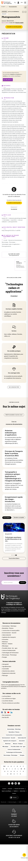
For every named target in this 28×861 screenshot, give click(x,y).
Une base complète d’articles (14, 309)
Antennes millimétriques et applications (11, 433)
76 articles (14, 296)
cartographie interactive (14, 684)
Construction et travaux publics (10, 630)
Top (4, 766)
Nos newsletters (6, 715)
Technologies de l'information (10, 652)
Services (14, 331)
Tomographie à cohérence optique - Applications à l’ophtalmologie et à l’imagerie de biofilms (13, 476)
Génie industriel (6, 635)
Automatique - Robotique (9, 626)
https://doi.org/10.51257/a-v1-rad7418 (11, 230)
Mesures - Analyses (7, 643)
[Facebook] (2, 712)
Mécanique (5, 646)
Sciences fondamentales (9, 650)
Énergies (4, 657)
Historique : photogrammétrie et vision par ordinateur (20, 264)
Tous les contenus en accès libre (10, 703)
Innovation (5, 639)
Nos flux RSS (5, 717)
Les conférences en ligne (9, 698)
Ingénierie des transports (9, 637)
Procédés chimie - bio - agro (9, 648)
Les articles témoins (7, 701)
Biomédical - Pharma (7, 628)
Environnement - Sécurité (9, 633)
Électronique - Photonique (9, 655)
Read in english (19, 22)
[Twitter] (5, 712)
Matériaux (5, 642)
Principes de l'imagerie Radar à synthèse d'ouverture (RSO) (14, 454)
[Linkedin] (11, 712)
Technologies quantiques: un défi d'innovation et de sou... (13, 539)
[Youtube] (8, 712)
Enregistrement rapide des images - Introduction (14, 499)
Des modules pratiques (14, 351)
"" (14, 287)
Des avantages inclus (14, 373)
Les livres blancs (6, 696)
